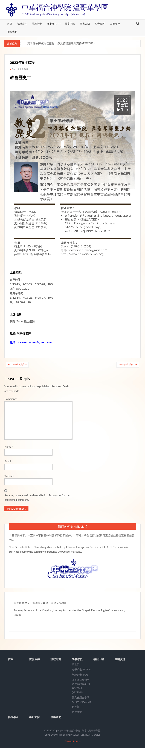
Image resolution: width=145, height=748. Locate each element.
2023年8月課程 (19, 364)
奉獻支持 (115, 23)
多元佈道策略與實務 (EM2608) (70, 43)
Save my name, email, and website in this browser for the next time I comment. (36, 497)
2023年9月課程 (125, 364)
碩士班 (75, 664)
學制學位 (52, 23)
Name (8, 446)
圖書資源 (85, 23)
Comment (10, 398)
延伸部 (75, 706)
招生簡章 (77, 711)
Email (8, 461)
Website (9, 476)
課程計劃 (37, 23)
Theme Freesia (72, 741)
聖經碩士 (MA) (80, 674)
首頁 (9, 23)
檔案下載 (70, 23)
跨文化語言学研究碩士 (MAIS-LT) (81, 699)
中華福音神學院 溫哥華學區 (65, 7)
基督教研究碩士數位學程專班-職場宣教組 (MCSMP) (81, 686)
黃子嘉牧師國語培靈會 (35, 43)
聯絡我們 (12, 31)
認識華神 (22, 23)
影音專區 (100, 23)
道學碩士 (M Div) (81, 669)
